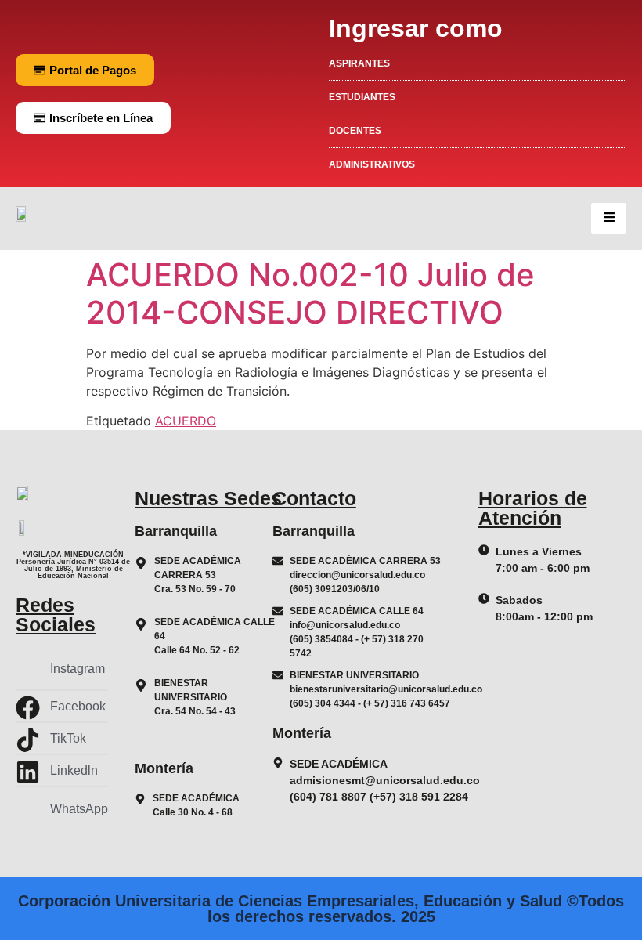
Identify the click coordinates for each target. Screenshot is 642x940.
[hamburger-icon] (608, 218)
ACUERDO (185, 420)
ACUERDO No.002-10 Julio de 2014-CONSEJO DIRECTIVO (310, 293)
